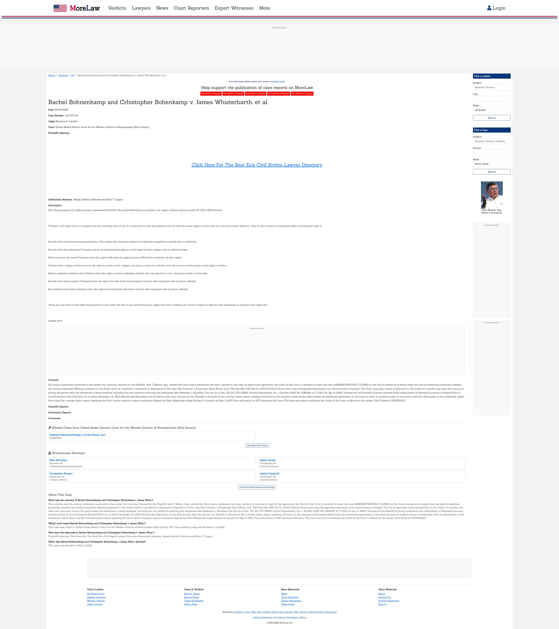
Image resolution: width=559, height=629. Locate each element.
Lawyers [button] (141, 8)
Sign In (382, 604)
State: (476, 105)
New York (257, 612)
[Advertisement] (279, 50)
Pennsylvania (286, 612)
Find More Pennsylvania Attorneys (257, 487)
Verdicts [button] (117, 8)
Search (492, 117)
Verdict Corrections (263, 617)
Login (498, 8)
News (284, 593)
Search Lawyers (96, 597)
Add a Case (190, 604)
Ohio (296, 612)
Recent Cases (191, 597)
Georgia (304, 612)
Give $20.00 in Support (302, 93)
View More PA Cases (257, 445)
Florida (266, 612)
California (239, 612)
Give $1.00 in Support (211, 93)
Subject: (477, 82)
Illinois (274, 612)
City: (475, 94)
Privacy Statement (388, 600)
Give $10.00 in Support (278, 93)
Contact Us (384, 597)
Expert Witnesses (291, 600)
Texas (248, 612)
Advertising (293, 617)
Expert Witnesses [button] (234, 8)
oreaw (85, 7)
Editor (303, 617)
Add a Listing (95, 604)
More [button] (264, 8)
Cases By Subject (194, 600)
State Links (287, 604)
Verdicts (63, 75)
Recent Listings (96, 600)
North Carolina (316, 612)
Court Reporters (290, 597)
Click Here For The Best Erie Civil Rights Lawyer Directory (257, 165)
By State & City (95, 593)
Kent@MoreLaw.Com (278, 81)
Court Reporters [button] (191, 8)
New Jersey (331, 612)
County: (477, 148)
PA (72, 75)
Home (51, 75)
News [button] (162, 8)
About (381, 593)
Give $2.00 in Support (233, 93)
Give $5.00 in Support (256, 93)
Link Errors (279, 617)
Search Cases (192, 593)
